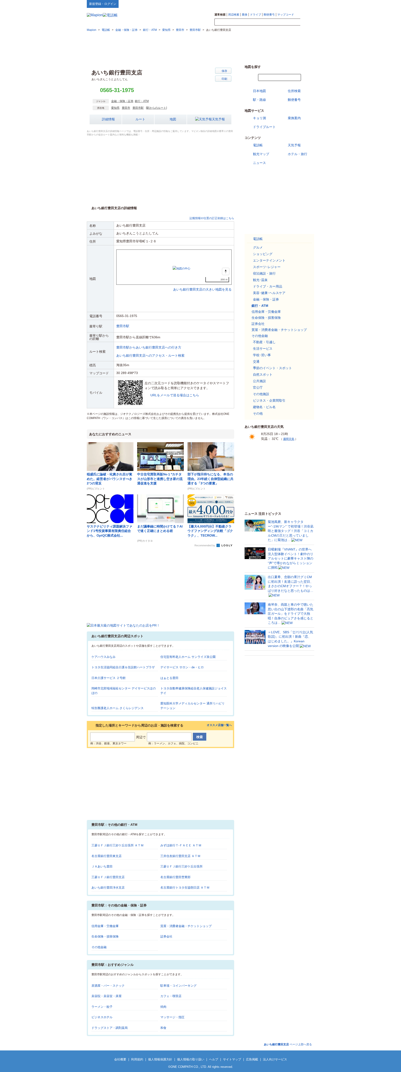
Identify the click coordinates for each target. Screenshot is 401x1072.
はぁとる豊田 (169, 678)
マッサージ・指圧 (172, 1017)
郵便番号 (269, 14)
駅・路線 (259, 100)
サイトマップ (306, 3)
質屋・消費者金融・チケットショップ (186, 926)
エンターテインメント (269, 260)
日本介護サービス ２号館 (108, 678)
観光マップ (261, 154)
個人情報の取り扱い (190, 1059)
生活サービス (262, 348)
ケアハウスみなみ (103, 657)
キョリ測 (259, 118)
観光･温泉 (260, 280)
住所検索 (294, 91)
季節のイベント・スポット (272, 368)
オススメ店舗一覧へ (219, 725)
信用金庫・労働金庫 (105, 926)
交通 (256, 361)
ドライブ (255, 14)
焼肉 (163, 1006)
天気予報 (218, 119)
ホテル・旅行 (297, 154)
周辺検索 (233, 14)
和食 (163, 1028)
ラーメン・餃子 (102, 1006)
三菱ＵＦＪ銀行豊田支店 (108, 877)
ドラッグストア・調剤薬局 (109, 1028)
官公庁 (258, 387)
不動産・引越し (264, 342)
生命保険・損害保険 (105, 936)
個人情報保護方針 (160, 1059)
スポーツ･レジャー (267, 267)
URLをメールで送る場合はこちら (174, 395)
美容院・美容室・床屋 (106, 996)
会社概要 (120, 1059)
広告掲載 (252, 1059)
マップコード (285, 14)
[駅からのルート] (156, 107)
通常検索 (220, 14)
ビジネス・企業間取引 (269, 400)
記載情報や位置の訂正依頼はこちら (212, 218)
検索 (307, 22)
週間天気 (288, 439)
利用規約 (137, 1059)
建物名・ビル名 (264, 407)
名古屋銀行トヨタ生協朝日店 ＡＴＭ (185, 887)
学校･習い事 (262, 355)
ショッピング (262, 254)
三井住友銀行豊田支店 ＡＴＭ (180, 856)
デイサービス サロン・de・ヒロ (182, 667)
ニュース (259, 163)
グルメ (258, 247)
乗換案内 (294, 118)
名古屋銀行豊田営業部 (175, 877)
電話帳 (258, 145)
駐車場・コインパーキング (178, 985)
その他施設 (261, 394)
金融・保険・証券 (122, 101)
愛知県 (115, 107)
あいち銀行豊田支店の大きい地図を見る (202, 284)
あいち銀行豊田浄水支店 (108, 887)
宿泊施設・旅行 (264, 273)
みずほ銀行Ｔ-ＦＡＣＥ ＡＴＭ (180, 845)
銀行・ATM (142, 101)
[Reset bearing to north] (225, 271)
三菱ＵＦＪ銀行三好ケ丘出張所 (181, 866)
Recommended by (205, 545)
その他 (258, 413)
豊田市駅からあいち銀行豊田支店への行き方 (148, 347)
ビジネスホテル (102, 1017)
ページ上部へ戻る (288, 1044)
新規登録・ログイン (102, 4)
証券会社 (166, 936)
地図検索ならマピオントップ (268, 3)
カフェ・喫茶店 (170, 996)
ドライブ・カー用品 (267, 286)
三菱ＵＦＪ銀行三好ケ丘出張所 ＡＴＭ (117, 845)
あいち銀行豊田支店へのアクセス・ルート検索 (150, 355)
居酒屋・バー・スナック (108, 985)
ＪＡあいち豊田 (102, 866)
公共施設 (259, 381)
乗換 (244, 14)
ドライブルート (264, 127)
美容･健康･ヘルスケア (269, 293)
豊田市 (126, 107)
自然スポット (262, 374)
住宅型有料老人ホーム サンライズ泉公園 (188, 657)
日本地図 (259, 91)
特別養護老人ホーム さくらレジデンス (117, 708)
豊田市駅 (138, 107)
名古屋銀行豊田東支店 (106, 856)
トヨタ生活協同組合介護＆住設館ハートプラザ (123, 667)
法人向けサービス (275, 1059)
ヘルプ (292, 3)
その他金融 (99, 947)
